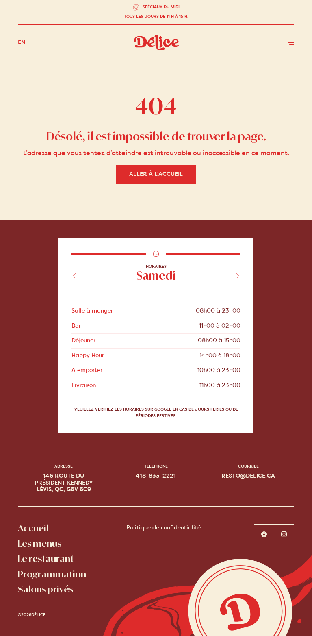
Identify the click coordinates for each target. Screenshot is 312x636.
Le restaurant (46, 559)
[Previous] (75, 276)
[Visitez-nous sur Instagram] (284, 534)
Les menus (39, 544)
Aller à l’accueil (156, 174)
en (21, 42)
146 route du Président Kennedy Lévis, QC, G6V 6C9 (64, 483)
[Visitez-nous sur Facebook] (264, 534)
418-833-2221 (156, 476)
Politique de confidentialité (163, 528)
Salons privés (45, 589)
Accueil (33, 528)
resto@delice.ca (248, 476)
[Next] (237, 276)
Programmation (52, 574)
